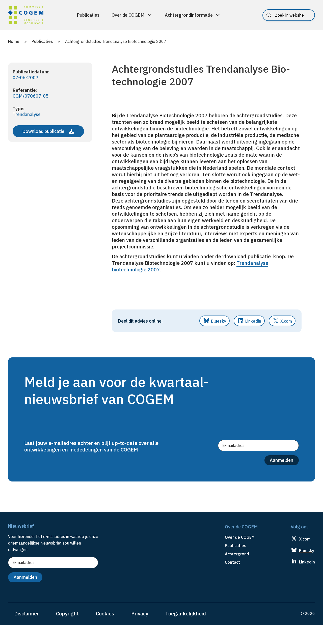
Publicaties (88, 15)
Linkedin (253, 321)
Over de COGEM (128, 15)
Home (13, 41)
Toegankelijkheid (185, 613)
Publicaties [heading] (235, 545)
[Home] (25, 16)
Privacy (139, 613)
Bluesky (218, 321)
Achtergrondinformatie (189, 15)
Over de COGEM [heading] (240, 537)
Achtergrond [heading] (237, 553)
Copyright (67, 613)
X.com (286, 321)
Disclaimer (26, 613)
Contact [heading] (232, 562)
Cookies (105, 613)
